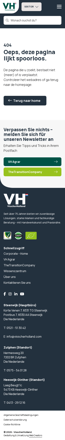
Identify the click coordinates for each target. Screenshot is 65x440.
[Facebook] (5, 294)
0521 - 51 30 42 (16, 328)
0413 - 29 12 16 (16, 403)
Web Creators (35, 435)
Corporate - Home (16, 254)
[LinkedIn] (16, 294)
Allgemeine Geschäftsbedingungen (21, 415)
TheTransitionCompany (25, 172)
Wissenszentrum (15, 271)
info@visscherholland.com (24, 337)
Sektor (29, 6)
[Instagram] (10, 294)
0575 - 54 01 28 (17, 370)
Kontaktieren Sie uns (17, 283)
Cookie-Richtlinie (12, 424)
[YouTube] (22, 294)
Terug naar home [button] (26, 100)
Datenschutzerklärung (15, 419)
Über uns (10, 277)
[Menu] (59, 7)
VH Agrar (14, 162)
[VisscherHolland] (9, 6)
